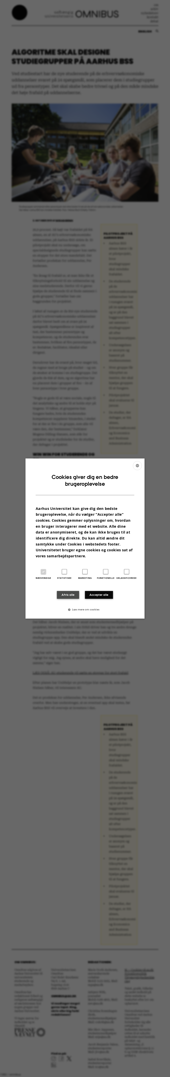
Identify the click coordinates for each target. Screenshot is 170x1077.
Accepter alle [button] (98, 595)
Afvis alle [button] (68, 595)
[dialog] (85, 538)
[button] (84, 610)
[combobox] (137, 465)
